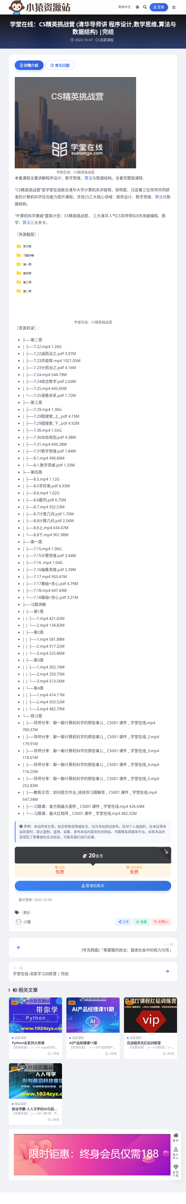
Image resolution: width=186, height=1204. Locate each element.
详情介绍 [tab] (31, 65)
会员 (62, 867)
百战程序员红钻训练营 (144, 1042)
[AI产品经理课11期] (92, 1015)
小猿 (27, 921)
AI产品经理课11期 (83, 1042)
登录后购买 (95, 886)
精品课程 (20, 1104)
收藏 (143, 922)
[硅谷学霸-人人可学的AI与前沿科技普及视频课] (35, 1081)
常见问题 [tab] (62, 65)
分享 (126, 922)
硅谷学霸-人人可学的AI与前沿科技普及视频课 (34, 1111)
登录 (160, 7)
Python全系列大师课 (28, 1042)
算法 (88, 178)
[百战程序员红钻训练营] (150, 1015)
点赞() (163, 922)
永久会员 (136, 867)
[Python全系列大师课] (35, 1015)
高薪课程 (107, 39)
